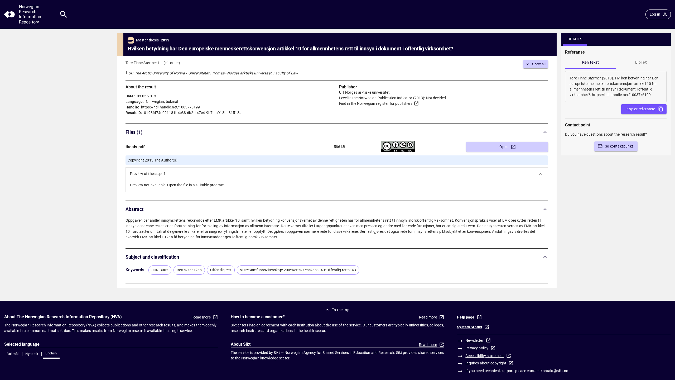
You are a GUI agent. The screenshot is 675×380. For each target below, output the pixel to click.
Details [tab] (574, 39)
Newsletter (474, 340)
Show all (539, 64)
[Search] (63, 14)
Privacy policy (476, 348)
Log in (655, 14)
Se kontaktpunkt (619, 146)
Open (504, 147)
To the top (340, 310)
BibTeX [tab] (641, 62)
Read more (201, 317)
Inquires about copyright (485, 363)
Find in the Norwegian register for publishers (376, 103)
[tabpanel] (616, 86)
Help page (465, 317)
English (51, 353)
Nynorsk (31, 354)
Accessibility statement (484, 356)
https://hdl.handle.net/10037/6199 (170, 107)
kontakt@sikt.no (554, 371)
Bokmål (12, 354)
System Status (469, 327)
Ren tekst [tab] (590, 62)
